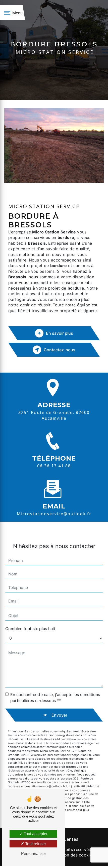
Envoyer (59, 715)
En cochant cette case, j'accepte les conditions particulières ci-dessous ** (55, 697)
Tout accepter (35, 834)
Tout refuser (35, 844)
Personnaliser (33, 853)
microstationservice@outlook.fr (54, 513)
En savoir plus (59, 333)
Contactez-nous (59, 349)
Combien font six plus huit (30, 628)
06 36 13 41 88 (54, 466)
